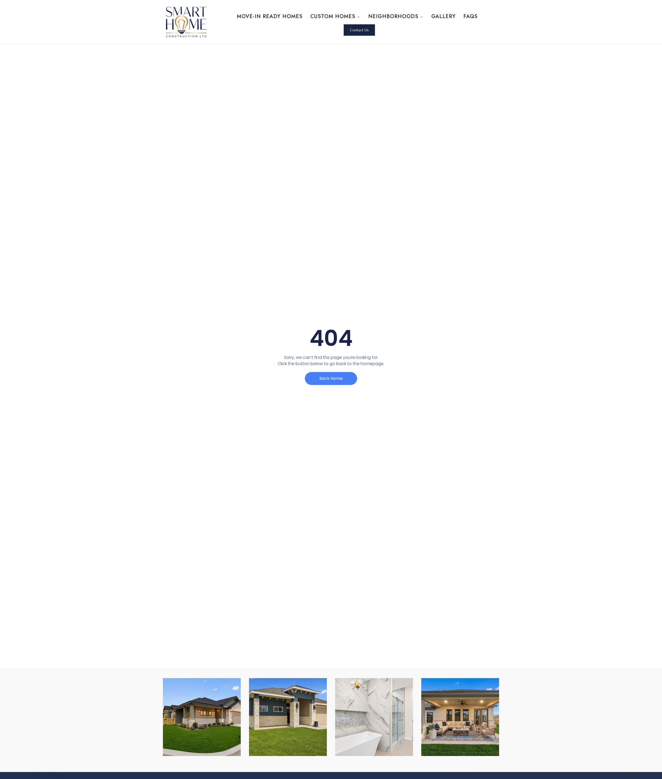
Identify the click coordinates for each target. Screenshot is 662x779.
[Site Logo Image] (186, 22)
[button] (359, 30)
